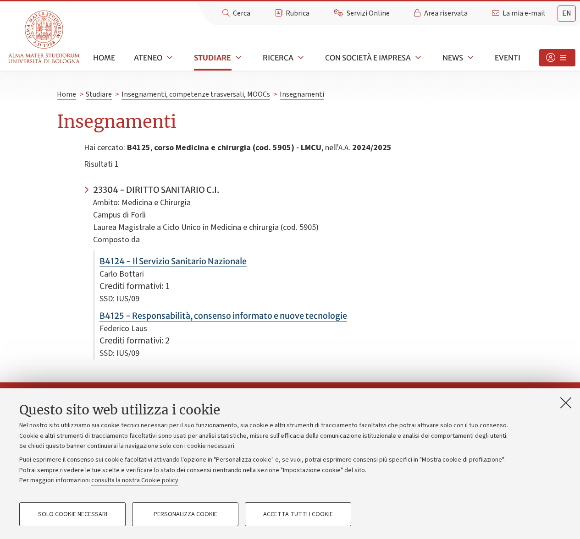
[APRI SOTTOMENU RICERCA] (299, 57)
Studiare (212, 57)
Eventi (507, 57)
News (452, 57)
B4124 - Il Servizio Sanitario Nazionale (173, 261)
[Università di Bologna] (45, 37)
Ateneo (148, 57)
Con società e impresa (368, 57)
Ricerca (278, 57)
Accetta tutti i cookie (298, 514)
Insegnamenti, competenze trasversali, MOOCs (196, 94)
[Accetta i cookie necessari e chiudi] (565, 402)
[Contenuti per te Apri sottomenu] (557, 57)
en (566, 13)
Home (104, 57)
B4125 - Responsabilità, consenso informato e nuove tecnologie (223, 315)
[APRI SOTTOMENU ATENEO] (168, 57)
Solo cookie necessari (72, 514)
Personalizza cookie (185, 514)
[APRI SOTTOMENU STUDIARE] (237, 57)
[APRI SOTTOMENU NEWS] (469, 57)
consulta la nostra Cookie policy (134, 480)
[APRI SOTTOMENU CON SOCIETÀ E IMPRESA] (417, 57)
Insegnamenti (302, 94)
